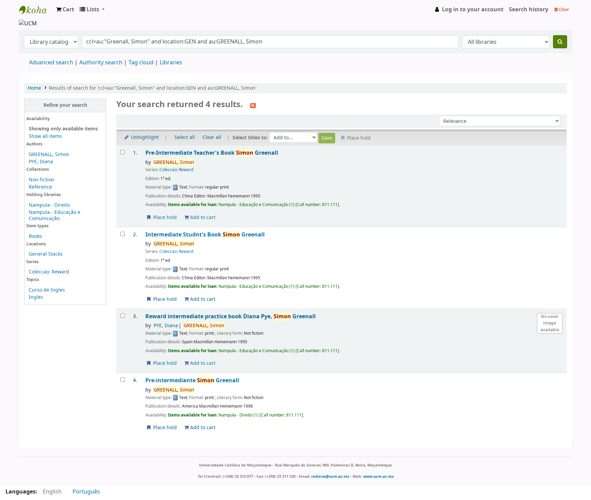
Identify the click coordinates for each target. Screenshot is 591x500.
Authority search (100, 63)
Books (35, 236)
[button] (65, 9)
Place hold (164, 217)
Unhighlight (144, 137)
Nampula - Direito (49, 205)
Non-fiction (41, 179)
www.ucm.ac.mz (378, 476)
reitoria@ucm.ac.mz (330, 476)
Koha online (36, 9)
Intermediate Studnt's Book (205, 234)
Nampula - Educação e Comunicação (54, 215)
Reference (40, 187)
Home (34, 88)
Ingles (36, 297)
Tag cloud (141, 63)
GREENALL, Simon (49, 154)
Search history (528, 9)
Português (86, 492)
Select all (184, 137)
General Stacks (46, 254)
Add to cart (202, 217)
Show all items (45, 136)
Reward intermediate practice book (230, 316)
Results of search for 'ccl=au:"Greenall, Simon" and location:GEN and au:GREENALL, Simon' (153, 88)
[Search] (560, 41)
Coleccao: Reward (49, 271)
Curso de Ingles (47, 290)
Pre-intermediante (192, 380)
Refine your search (65, 105)
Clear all (211, 137)
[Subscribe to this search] (253, 105)
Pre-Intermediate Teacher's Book (211, 153)
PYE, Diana (41, 161)
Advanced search (51, 63)
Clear (563, 9)
